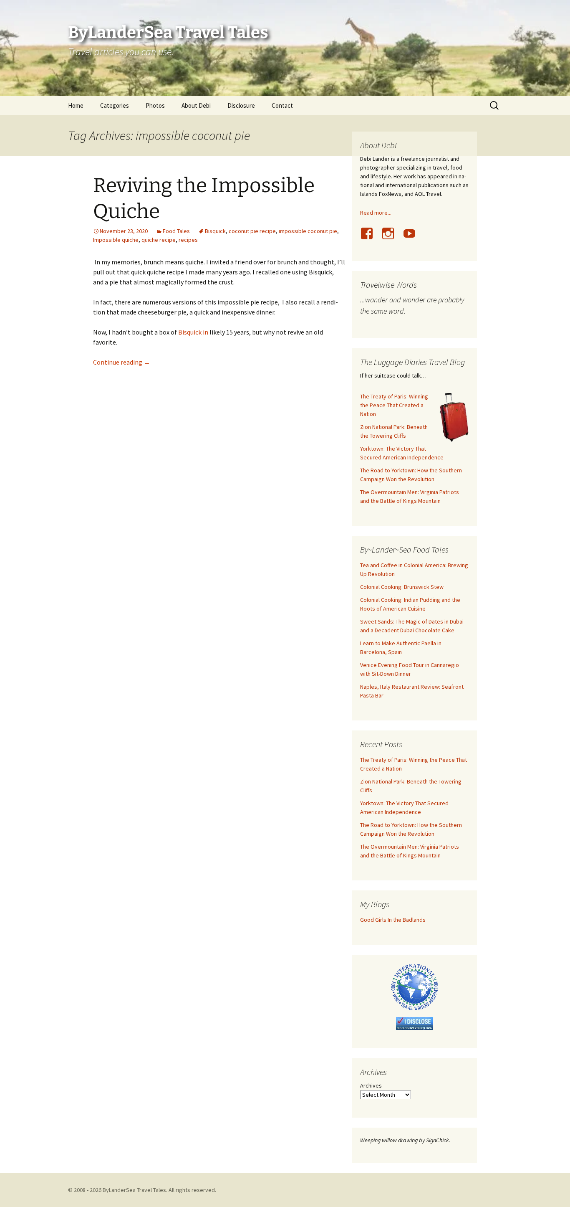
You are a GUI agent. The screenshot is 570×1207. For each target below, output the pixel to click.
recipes (188, 239)
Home (75, 105)
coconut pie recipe (252, 231)
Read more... (375, 212)
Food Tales (176, 231)
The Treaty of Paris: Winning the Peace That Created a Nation (394, 405)
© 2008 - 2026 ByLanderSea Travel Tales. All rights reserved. (142, 1190)
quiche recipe (158, 239)
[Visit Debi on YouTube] (413, 238)
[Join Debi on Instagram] (391, 238)
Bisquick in (193, 332)
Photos (155, 105)
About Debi (196, 105)
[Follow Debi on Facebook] (370, 238)
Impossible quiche (116, 239)
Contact (282, 105)
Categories (114, 105)
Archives (371, 1085)
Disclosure (241, 105)
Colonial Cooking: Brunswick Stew (402, 587)
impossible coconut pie (308, 231)
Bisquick (215, 231)
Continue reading (121, 362)
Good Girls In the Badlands (393, 919)
